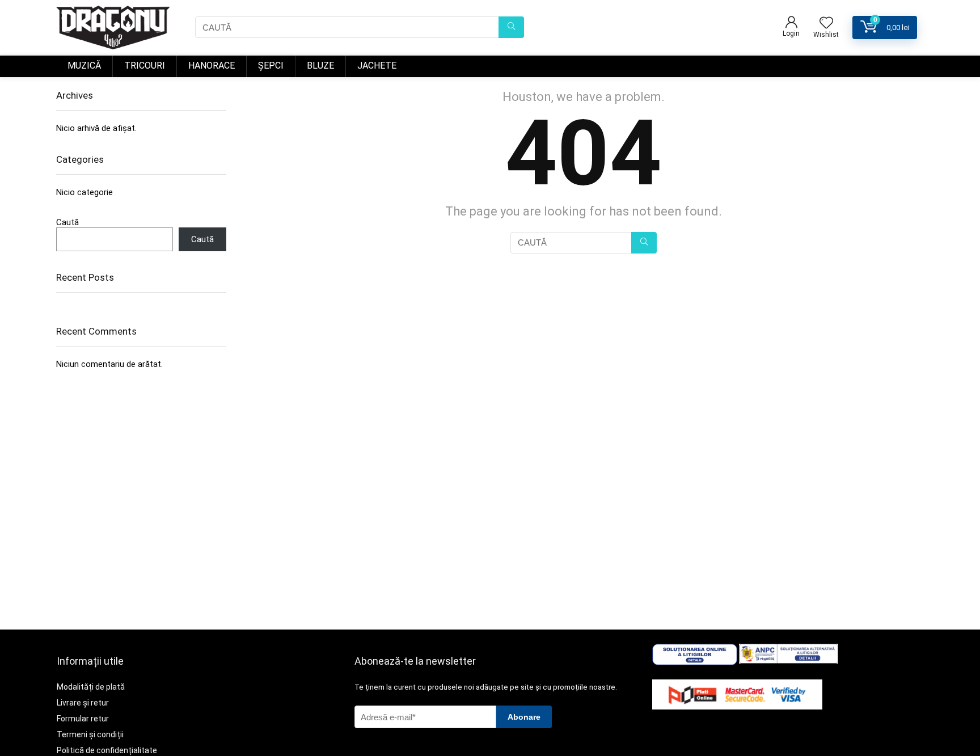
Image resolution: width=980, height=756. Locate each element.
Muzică (84, 65)
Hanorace (211, 65)
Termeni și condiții (90, 734)
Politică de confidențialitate (107, 750)
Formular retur (83, 718)
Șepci (271, 65)
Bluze (320, 65)
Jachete (376, 65)
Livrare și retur (83, 702)
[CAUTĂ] (511, 27)
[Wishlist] (826, 24)
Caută (67, 222)
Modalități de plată (91, 686)
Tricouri (144, 65)
